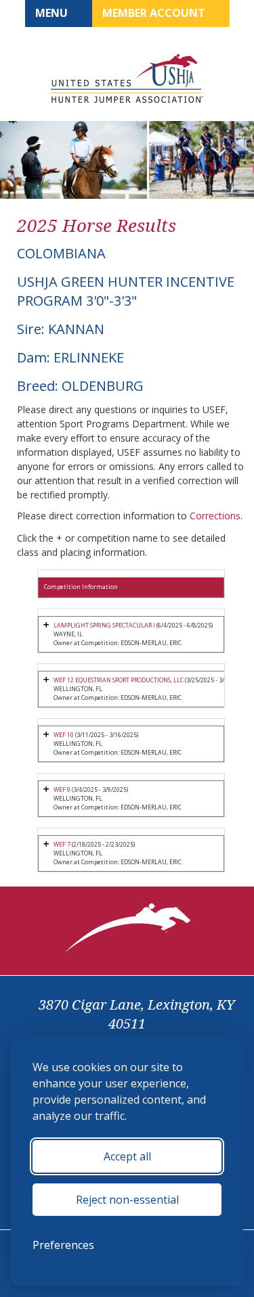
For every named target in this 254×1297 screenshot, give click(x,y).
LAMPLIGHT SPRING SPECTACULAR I (105, 625)
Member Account (155, 12)
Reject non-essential (127, 1199)
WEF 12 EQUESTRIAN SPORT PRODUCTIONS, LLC (119, 680)
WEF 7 (63, 844)
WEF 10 (64, 734)
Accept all (127, 1156)
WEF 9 (62, 789)
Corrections (215, 515)
